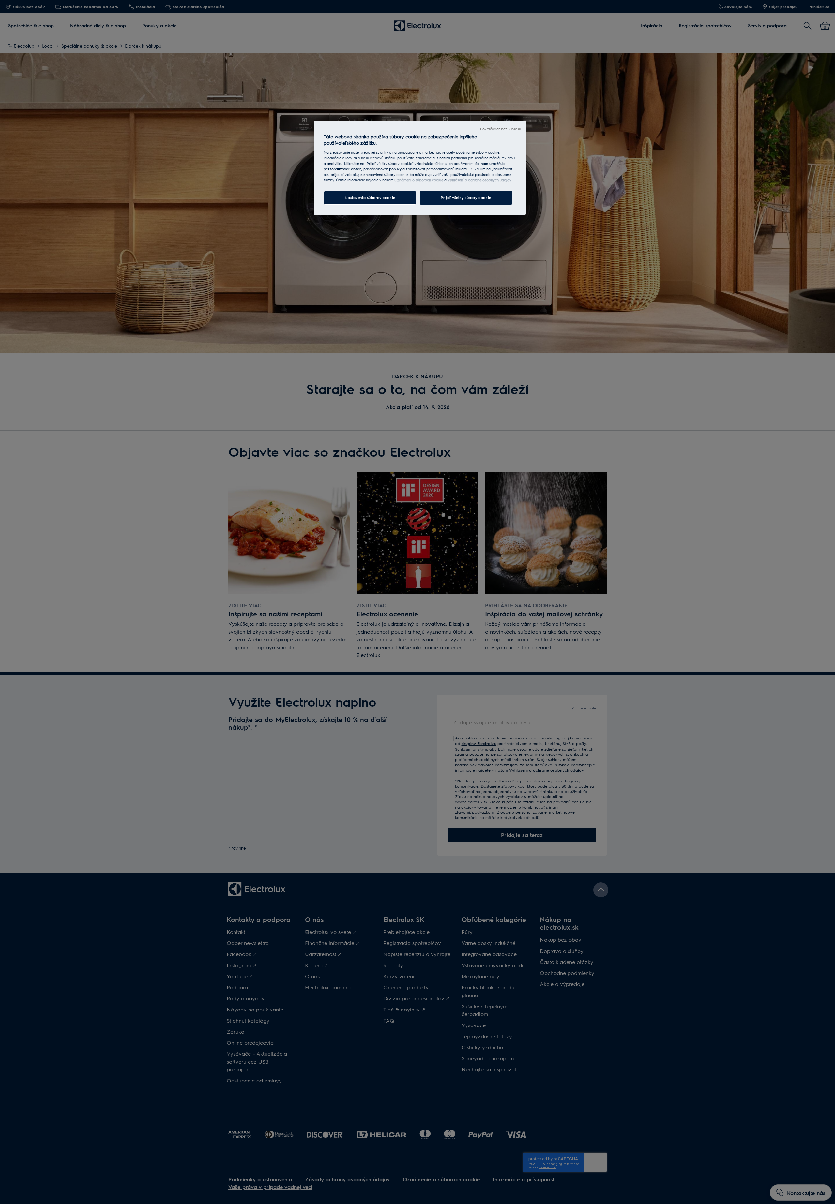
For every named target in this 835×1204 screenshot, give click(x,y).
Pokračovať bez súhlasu (500, 129)
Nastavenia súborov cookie (370, 197)
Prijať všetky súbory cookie (466, 197)
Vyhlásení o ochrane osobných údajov (479, 180)
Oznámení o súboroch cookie (418, 180)
